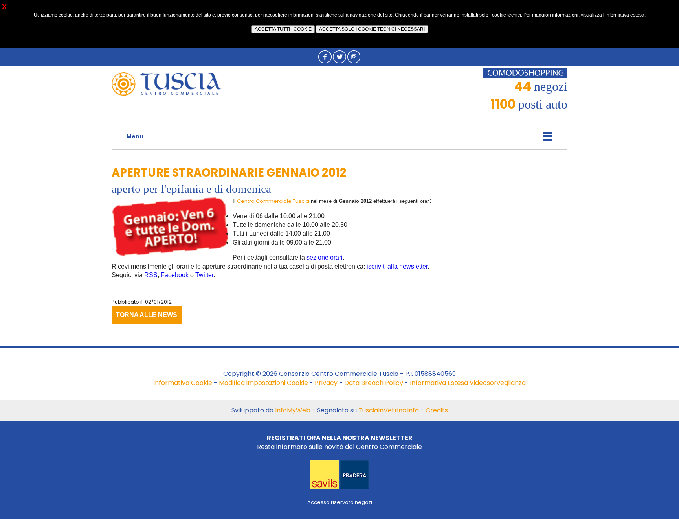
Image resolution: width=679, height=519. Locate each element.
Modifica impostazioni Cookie (263, 382)
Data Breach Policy (373, 382)
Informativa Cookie (182, 382)
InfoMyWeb (292, 410)
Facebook (175, 275)
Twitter (204, 275)
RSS (151, 275)
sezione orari (324, 257)
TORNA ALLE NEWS (146, 314)
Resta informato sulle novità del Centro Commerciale (339, 442)
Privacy (326, 382)
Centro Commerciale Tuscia (273, 201)
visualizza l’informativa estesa (612, 15)
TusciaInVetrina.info (388, 410)
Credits (437, 410)
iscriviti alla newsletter (397, 266)
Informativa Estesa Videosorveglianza (468, 382)
